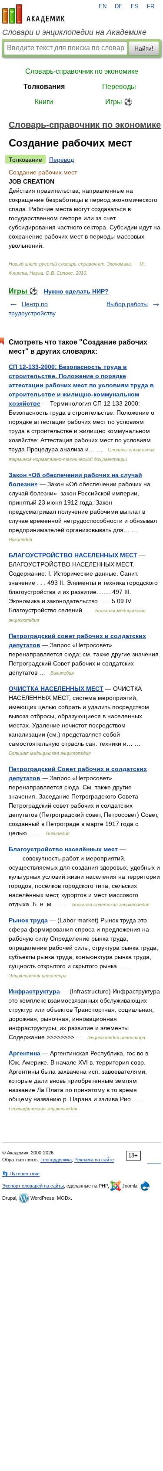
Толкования (44, 86)
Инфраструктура (34, 991)
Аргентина (24, 1053)
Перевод (61, 159)
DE (119, 6)
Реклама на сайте (94, 1159)
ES (135, 6)
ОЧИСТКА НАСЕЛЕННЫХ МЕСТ (56, 688)
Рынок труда (28, 920)
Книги (44, 102)
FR (150, 6)
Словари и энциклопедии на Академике (74, 32)
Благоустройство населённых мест (63, 849)
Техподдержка (56, 1159)
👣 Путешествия (21, 1173)
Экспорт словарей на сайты (33, 1185)
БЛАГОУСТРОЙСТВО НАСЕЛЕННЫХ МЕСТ (73, 555)
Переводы (119, 86)
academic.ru (33, 14)
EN (102, 6)
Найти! (143, 48)
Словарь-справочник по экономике (81, 71)
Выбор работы (127, 303)
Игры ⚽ (119, 102)
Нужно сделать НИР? (76, 291)
